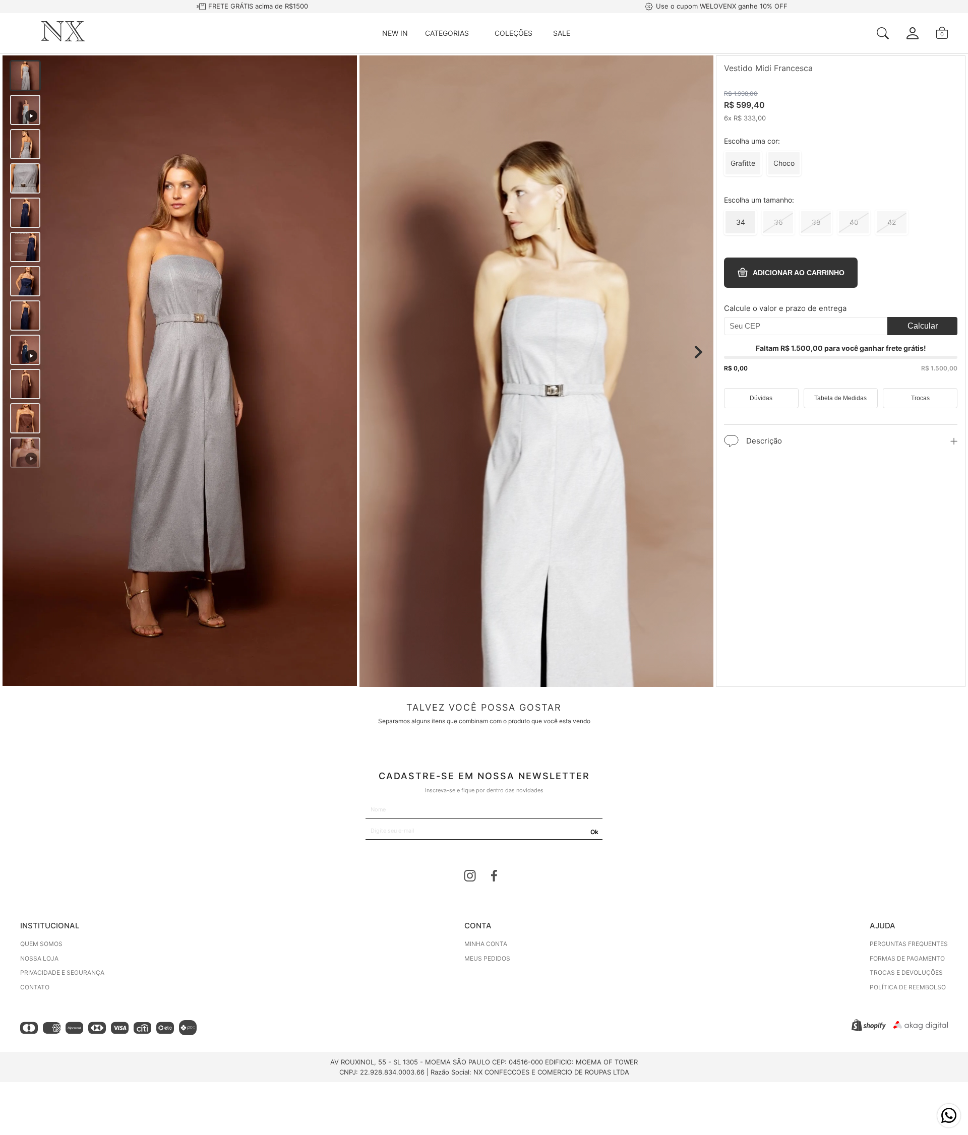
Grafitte (743, 161)
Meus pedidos (487, 958)
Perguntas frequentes (909, 944)
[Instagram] (470, 877)
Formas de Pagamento (907, 958)
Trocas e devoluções (906, 972)
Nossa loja (39, 958)
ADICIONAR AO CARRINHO (798, 273)
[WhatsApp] (948, 1115)
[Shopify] (869, 1028)
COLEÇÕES (513, 33)
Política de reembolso (908, 987)
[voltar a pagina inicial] (63, 38)
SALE (561, 33)
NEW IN (395, 33)
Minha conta (485, 944)
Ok (594, 832)
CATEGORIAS (447, 33)
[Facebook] (494, 877)
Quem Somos (41, 944)
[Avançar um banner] (698, 352)
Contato (34, 987)
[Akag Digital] (920, 1027)
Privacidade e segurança (62, 972)
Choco (784, 161)
